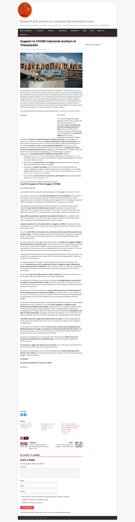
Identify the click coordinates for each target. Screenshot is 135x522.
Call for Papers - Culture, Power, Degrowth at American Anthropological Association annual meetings (70, 426)
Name (22, 480)
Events (45, 49)
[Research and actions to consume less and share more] (25, 16)
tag (26, 438)
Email (22, 486)
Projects (51, 30)
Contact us (23, 34)
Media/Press (75, 30)
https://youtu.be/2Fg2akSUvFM (50, 171)
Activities (40, 30)
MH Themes (45, 518)
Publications (63, 30)
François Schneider (25, 424)
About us (100, 30)
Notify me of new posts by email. (32, 503)
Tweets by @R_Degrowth (92, 45)
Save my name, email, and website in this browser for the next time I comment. (45, 497)
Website (22, 491)
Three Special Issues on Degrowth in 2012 (48, 425)
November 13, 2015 (28, 49)
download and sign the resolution (70, 111)
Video (84, 30)
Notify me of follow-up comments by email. (35, 499)
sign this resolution (39, 156)
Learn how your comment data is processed (57, 512)
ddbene (38, 49)
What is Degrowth (26, 30)
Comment (23, 467)
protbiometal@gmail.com (70, 156)
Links (92, 30)
